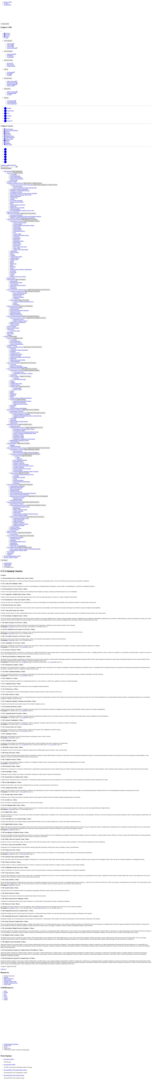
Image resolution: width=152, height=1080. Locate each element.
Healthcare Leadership (19, 522)
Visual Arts (19, 458)
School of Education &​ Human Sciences (17, 289)
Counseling (16, 476)
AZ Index (6, 3)
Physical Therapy (14, 325)
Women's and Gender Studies (20, 249)
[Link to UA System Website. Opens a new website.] (76, 1041)
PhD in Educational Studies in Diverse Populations (26, 452)
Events (9, 75)
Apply (5, 991)
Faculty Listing (14, 180)
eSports (15, 303)
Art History (16, 378)
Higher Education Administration (21, 481)
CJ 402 (10, 809)
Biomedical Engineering (16, 282)
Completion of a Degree (16, 192)
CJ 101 (51, 662)
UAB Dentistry (11, 102)
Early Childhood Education (20, 293)
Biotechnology (17, 508)
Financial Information (15, 196)
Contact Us (3, 969)
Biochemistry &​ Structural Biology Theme (24, 429)
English (12, 261)
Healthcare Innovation (18, 417)
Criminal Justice (14, 259)
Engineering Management (16, 487)
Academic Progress (15, 352)
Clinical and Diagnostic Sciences (18, 318)
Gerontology (16, 236)
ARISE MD (13, 418)
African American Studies (19, 222)
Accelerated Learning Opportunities (19, 189)
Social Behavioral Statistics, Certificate (23, 373)
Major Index (10, 332)
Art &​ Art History (14, 252)
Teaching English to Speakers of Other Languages (25, 471)
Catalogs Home (8, 563)
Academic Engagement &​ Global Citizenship (21, 184)
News (5, 995)
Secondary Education (18, 297)
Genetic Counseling (18, 511)
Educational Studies (18, 461)
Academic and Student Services (15, 347)
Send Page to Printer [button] (9, 1059)
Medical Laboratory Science (20, 321)
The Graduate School (12, 547)
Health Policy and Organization (18, 545)
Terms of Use (7, 1048)
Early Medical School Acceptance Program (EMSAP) (23, 193)
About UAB (10, 173)
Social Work (13, 272)
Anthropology (13, 251)
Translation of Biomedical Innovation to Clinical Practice (27, 415)
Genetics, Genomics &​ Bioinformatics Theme (24, 433)
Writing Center (7, 980)
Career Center (7, 984)
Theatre (12, 275)
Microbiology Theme (18, 436)
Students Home (11, 54)
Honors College (11, 278)
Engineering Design (15, 312)
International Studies (18, 241)
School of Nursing (11, 326)
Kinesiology (16, 304)
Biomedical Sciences (18, 319)
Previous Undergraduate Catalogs (12, 556)
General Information (15, 176)
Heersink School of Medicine (14, 409)
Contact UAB (7, 1045)
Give (5, 994)
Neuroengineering (14, 442)
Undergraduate (7, 171)
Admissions (10, 43)
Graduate (6, 336)
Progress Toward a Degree (16, 202)
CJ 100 (10, 626)
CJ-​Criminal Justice (15, 330)
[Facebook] (5, 149)
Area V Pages (10, 333)
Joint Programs (10, 279)
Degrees (6, 992)
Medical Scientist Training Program (19, 421)
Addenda (9, 335)
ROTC (12, 203)
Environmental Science (19, 231)
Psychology (13, 271)
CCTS (9, 94)
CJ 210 (10, 763)
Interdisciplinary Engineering (17, 486)
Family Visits (11, 66)
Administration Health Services (21, 518)
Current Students (8, 51)
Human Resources (12, 82)
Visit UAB (10, 45)
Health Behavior (14, 544)
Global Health (13, 423)
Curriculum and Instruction (17, 291)
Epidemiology (13, 543)
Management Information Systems (18, 367)
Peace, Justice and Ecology (20, 246)
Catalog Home (7, 4)
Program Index (10, 551)
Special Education (17, 470)
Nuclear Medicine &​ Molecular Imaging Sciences (25, 514)
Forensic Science (17, 389)
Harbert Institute (11, 93)
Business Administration (16, 365)
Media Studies (16, 242)
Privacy (6, 1047)
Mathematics (13, 263)
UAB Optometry (12, 103)
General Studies (17, 234)
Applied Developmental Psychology (22, 401)
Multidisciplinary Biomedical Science (19, 440)
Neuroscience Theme (18, 437)
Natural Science (17, 244)
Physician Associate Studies (20, 515)
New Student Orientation (16, 200)
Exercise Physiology (18, 480)
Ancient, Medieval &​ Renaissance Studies (23, 225)
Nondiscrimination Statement (11, 1044)
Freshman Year (14, 197)
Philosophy (13, 266)
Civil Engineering (14, 309)
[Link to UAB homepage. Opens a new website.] (76, 1017)
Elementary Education (18, 294)
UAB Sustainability (15, 209)
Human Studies (14, 300)
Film (14, 232)
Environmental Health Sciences (18, 541)
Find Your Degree (12, 48)
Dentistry (12, 445)
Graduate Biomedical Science (17, 427)
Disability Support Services (10, 983)
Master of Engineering (15, 489)
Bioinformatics (17, 226)
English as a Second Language (21, 464)
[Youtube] (5, 156)
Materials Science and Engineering (18, 496)
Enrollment (13, 351)
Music (11, 265)
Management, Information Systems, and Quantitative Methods (25, 216)
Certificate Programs (15, 538)
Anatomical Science (15, 426)
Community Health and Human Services (23, 301)
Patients (6, 97)
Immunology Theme (18, 434)
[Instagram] (5, 154)
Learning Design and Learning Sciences (23, 465)
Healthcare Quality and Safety (20, 524)
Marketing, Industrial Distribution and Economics (22, 217)
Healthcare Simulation (18, 525)
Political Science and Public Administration (21, 269)
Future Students (8, 40)
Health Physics (17, 512)
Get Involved (11, 72)
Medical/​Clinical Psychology (20, 404)
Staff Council (11, 85)
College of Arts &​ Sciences (14, 219)
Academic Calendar (12, 181)
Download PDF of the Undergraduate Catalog (15, 1070)
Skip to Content (8, 2)
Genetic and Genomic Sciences (21, 235)
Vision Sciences (14, 534)
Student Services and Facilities (17, 360)
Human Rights (17, 238)
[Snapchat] (5, 159)
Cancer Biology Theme (19, 430)
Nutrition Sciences (14, 323)
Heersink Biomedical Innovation (18, 412)
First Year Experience (9, 975)
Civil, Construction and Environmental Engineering (23, 493)
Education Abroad (17, 186)
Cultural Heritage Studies (19, 379)
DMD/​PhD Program (15, 446)
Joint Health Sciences (12, 424)
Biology (12, 253)
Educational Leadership (19, 477)
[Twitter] (5, 151)
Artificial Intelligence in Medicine (21, 414)
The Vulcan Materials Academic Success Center (22, 210)
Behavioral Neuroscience (19, 402)
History (12, 262)
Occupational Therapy (15, 528)
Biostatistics (13, 540)
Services (10, 63)
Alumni (6, 69)
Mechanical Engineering (16, 314)
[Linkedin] (5, 162)
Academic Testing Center (10, 981)
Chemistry (12, 255)
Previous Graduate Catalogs (11, 557)
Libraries (12, 199)
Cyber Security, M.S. (18, 372)
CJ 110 (23, 647)
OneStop (10, 55)
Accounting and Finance (16, 215)
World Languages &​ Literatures (18, 276)
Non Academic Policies (16, 177)
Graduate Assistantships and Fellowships (20, 357)
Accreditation (13, 174)
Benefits (9, 73)
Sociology (12, 273)
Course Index (10, 329)
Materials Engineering (15, 313)
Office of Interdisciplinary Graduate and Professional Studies (25, 549)
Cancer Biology (17, 228)
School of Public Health (13, 328)
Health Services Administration (18, 322)
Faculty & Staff (7, 78)
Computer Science (14, 258)
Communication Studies (16, 256)
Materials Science (17, 499)
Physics (12, 268)
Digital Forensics (17, 229)
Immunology (16, 239)
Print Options (4, 560)
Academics (10, 57)
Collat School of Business (13, 213)
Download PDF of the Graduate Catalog (14, 1075)
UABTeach (16, 298)
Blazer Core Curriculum (13, 212)
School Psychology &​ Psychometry (22, 468)
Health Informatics (18, 521)
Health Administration (18, 519)
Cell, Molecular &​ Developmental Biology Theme (25, 432)
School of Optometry (12, 532)
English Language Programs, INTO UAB (20, 195)
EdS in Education (17, 451)
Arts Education (17, 455)
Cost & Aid (10, 46)
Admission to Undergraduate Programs (20, 190)
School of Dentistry (12, 443)
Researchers (7, 88)
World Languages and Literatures (18, 408)
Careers (6, 998)
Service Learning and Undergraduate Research (25, 187)
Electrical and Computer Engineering (19, 310)
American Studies (17, 224)
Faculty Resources (12, 84)
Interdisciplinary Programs (16, 221)
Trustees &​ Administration (16, 178)
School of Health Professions (14, 316)
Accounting (13, 364)
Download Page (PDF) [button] (9, 1064)
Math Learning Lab (9, 978)
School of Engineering (12, 306)
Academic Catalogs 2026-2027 (8, 165)
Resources (10, 64)
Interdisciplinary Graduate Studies (18, 550)
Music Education (17, 295)
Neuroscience (16, 245)
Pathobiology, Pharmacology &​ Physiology (24, 439)
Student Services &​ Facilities (17, 207)
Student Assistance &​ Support (17, 204)
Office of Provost (12, 81)
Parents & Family (8, 60)
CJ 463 (10, 885)
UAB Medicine (11, 101)
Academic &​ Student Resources (15, 183)
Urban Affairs (16, 248)
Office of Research (12, 91)
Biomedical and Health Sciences (21, 506)
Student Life (13, 206)
